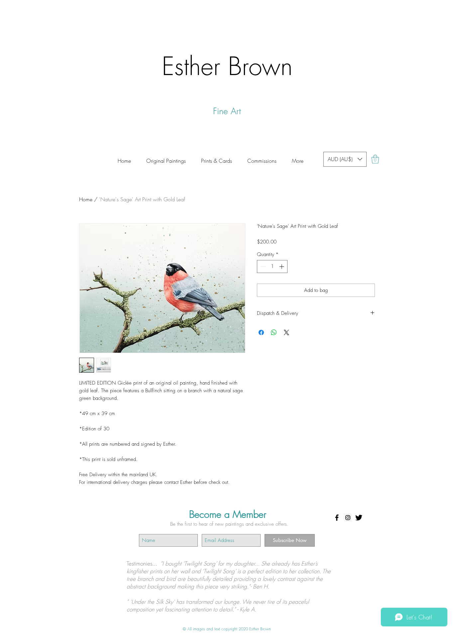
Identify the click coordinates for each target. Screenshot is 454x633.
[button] (262, 157)
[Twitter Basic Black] (359, 517)
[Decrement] (262, 266)
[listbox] (345, 159)
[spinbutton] (272, 266)
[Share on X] (286, 332)
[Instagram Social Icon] (348, 517)
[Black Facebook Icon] (337, 517)
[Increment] (282, 266)
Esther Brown (227, 66)
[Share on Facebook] (261, 332)
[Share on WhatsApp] (274, 332)
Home (85, 199)
